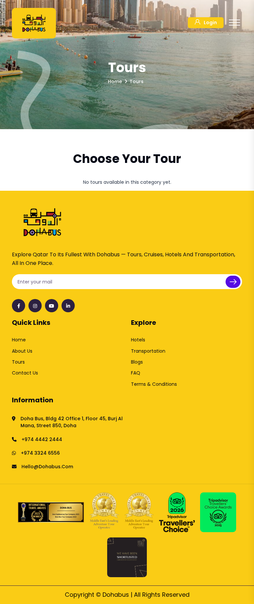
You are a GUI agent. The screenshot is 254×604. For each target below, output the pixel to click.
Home (19, 339)
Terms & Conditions (154, 384)
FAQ (135, 373)
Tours (18, 362)
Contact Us (25, 373)
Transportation (148, 351)
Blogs (137, 362)
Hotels (138, 339)
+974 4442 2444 (41, 439)
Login (210, 22)
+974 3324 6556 (40, 453)
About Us (22, 351)
